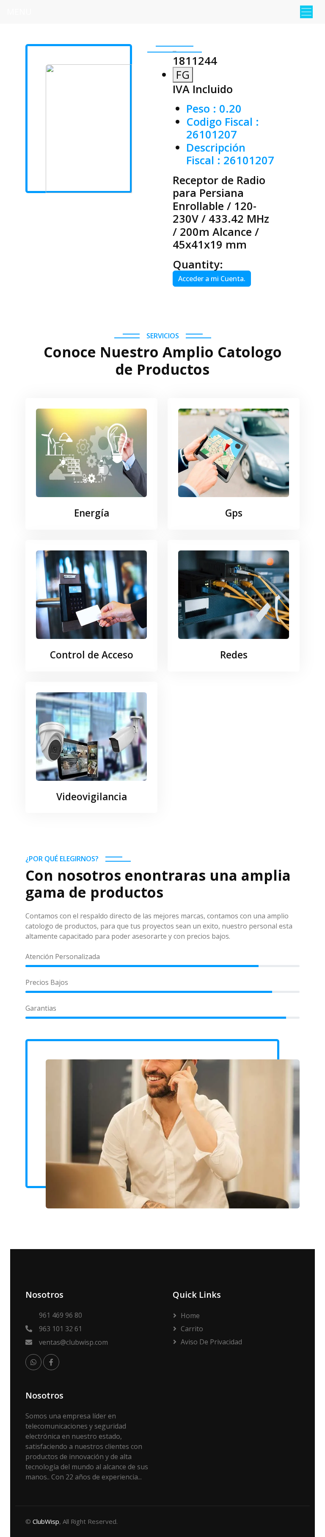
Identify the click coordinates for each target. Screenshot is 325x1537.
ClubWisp (46, 1521)
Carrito (192, 1328)
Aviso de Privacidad (211, 1341)
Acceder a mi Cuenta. (211, 278)
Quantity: (198, 264)
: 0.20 (214, 108)
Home (190, 1315)
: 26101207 (222, 127)
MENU (19, 11)
